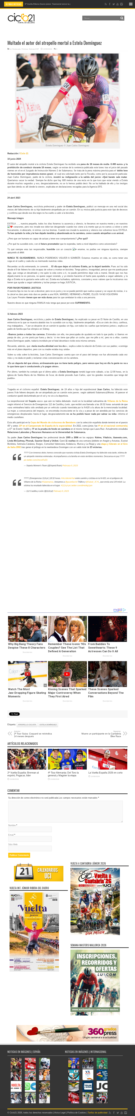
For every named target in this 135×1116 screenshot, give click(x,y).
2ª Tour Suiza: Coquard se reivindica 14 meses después (33, 734)
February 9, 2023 (70, 465)
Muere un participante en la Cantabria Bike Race (101, 734)
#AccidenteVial (68, 478)
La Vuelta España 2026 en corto (105, 772)
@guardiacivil (71, 482)
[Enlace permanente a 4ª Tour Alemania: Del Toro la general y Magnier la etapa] (67, 769)
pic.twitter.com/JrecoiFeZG (35, 460)
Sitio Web (12, 844)
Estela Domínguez (48, 725)
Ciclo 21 (24, 153)
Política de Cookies (76, 1112)
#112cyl (64, 485)
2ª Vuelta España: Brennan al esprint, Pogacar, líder (23, 774)
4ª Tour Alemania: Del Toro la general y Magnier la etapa (63, 774)
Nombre (12, 825)
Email (11, 835)
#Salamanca (47, 482)
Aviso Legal (60, 1112)
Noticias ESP (34, 49)
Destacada (16, 49)
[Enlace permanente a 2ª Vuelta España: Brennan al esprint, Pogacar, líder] (26, 769)
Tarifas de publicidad (97, 1112)
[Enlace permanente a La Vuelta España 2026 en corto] (107, 769)
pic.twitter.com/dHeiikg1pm (80, 485)
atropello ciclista (27, 725)
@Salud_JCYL (92, 482)
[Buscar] (121, 18)
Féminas (25, 49)
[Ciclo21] (21, 22)
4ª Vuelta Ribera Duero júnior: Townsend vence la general (51, 4)
